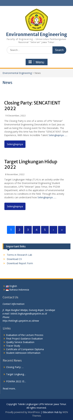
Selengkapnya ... (57, 135)
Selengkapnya (15, 144)
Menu (40, 62)
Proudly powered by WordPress (22, 412)
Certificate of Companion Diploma (25, 349)
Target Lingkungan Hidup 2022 (30, 164)
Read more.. (9, 388)
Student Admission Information (23, 352)
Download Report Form (20, 263)
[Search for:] (36, 49)
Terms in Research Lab (19, 254)
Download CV (14, 259)
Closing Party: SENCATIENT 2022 (32, 105)
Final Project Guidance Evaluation (24, 338)
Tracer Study (13, 345)
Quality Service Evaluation (20, 342)
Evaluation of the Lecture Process (24, 335)
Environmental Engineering (36, 34)
